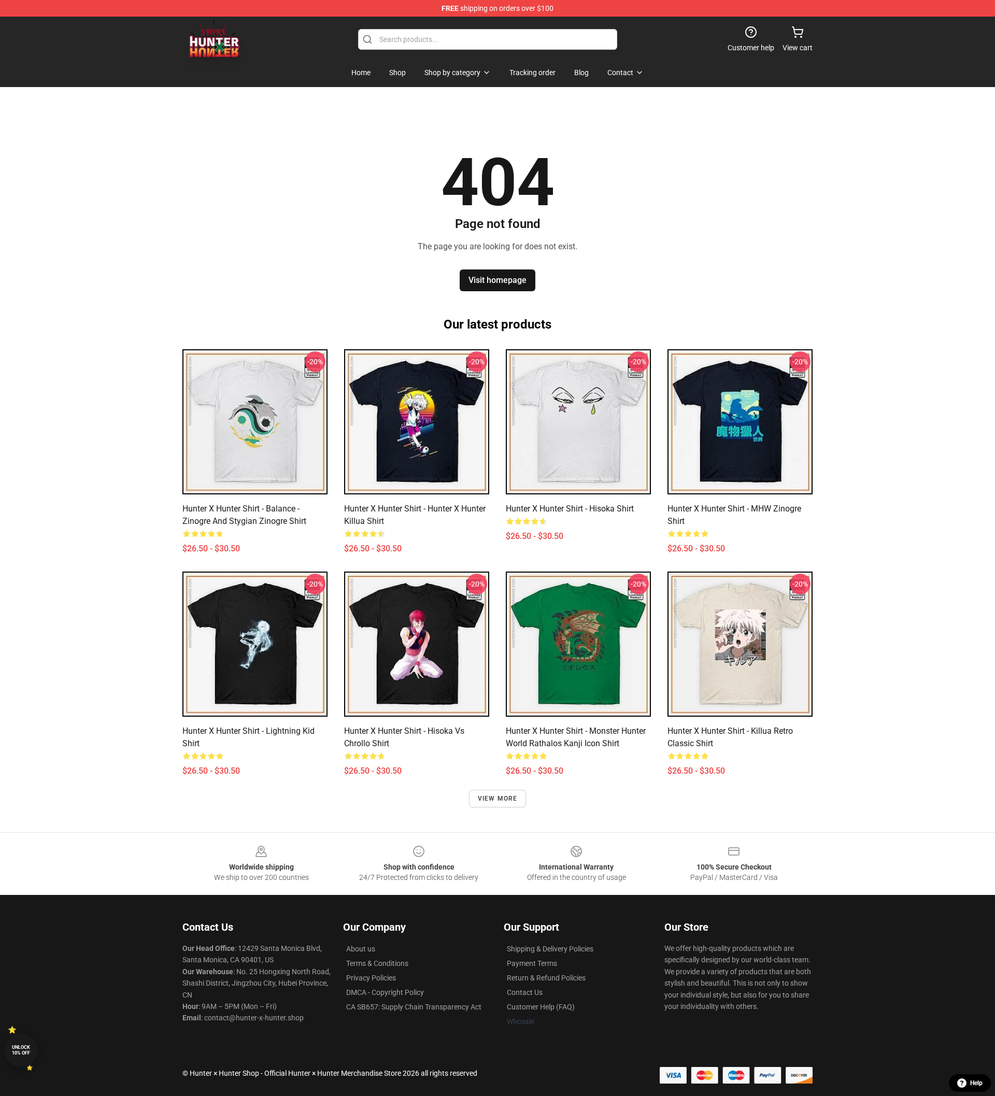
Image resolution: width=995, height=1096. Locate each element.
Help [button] (976, 1083)
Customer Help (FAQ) (541, 1007)
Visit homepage (497, 280)
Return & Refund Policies (546, 978)
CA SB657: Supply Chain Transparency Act (413, 1007)
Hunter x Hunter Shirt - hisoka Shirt (570, 509)
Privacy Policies (371, 978)
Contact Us (525, 992)
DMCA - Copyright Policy (385, 992)
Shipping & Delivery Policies (550, 949)
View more (498, 798)
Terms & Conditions (377, 963)
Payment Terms (532, 963)
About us (360, 949)
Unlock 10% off (21, 1050)
